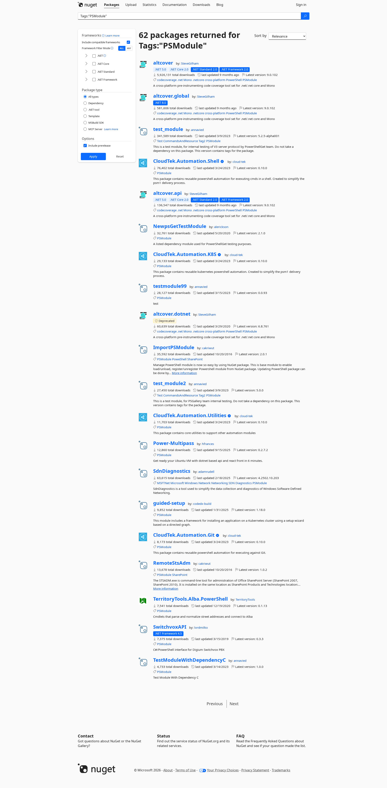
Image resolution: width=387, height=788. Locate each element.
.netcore (198, 80)
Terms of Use (185, 770)
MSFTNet (163, 483)
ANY (129, 48)
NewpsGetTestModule (179, 226)
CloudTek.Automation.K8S (184, 254)
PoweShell (179, 359)
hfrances (208, 444)
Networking (219, 483)
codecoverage (167, 80)
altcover (163, 62)
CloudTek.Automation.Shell (186, 161)
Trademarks (281, 770)
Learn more (112, 35)
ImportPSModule (173, 347)
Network (204, 483)
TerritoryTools (245, 599)
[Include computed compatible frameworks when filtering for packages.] (128, 42)
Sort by (260, 35)
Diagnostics (243, 483)
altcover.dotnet (171, 314)
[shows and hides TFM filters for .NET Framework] (86, 80)
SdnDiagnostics (171, 471)
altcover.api (167, 193)
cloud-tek (239, 162)
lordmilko (201, 627)
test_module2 (169, 383)
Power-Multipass (173, 443)
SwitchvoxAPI (169, 627)
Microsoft (177, 483)
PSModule (250, 80)
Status (163, 736)
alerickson (221, 227)
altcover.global (171, 96)
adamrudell (206, 472)
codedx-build (202, 504)
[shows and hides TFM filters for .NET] (86, 56)
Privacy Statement (255, 770)
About (168, 770)
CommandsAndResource (180, 141)
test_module (168, 129)
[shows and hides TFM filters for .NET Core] (86, 64)
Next (234, 703)
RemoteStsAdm (172, 563)
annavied (197, 130)
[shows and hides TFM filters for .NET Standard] (86, 72)
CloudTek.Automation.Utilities (189, 415)
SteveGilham (190, 63)
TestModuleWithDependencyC (189, 660)
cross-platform (215, 80)
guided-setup (169, 503)
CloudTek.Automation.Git (184, 535)
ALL (122, 48)
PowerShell (234, 80)
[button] (103, 35)
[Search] (305, 16)
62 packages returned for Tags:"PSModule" (189, 40)
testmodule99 (170, 286)
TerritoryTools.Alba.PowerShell (190, 599)
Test (160, 141)
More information (184, 373)
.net (180, 80)
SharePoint (195, 359)
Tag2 (202, 141)
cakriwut (208, 348)
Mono (187, 80)
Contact (86, 736)
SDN (232, 483)
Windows (191, 483)
